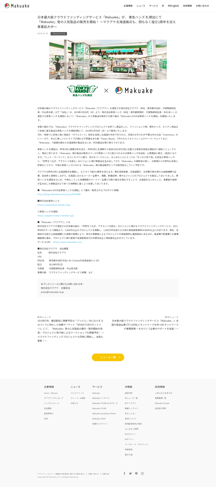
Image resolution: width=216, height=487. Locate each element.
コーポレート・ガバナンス (136, 444)
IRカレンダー (130, 413)
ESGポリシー (130, 434)
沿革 (46, 418)
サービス (153, 5)
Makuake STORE (99, 408)
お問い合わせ (202, 5)
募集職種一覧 (160, 398)
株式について (130, 418)
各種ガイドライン (100, 423)
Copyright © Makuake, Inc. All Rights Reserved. (58, 477)
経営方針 (129, 393)
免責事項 (129, 449)
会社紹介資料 (160, 408)
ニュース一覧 (108, 357)
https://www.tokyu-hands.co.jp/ (54, 204)
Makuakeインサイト (101, 398)
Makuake (96, 393)
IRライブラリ (130, 403)
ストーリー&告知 (78, 398)
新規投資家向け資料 (133, 423)
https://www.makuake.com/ (67, 241)
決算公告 (105, 474)
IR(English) (173, 5)
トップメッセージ (51, 403)
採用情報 (187, 5)
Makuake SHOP (99, 418)
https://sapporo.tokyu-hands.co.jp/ (55, 215)
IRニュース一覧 (131, 398)
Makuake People (162, 403)
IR (163, 5)
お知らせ (74, 403)
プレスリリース (59, 33)
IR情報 (128, 387)
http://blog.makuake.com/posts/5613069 (59, 194)
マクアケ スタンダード (53, 398)
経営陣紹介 (48, 413)
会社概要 (48, 408)
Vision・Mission (51, 393)
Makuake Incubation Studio (104, 413)
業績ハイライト (131, 408)
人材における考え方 (163, 393)
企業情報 (128, 5)
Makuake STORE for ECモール (105, 403)
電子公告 (129, 454)
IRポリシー (129, 439)
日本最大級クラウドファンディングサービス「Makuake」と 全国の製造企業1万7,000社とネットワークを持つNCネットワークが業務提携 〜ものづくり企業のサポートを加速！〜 (145, 323)
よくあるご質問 (131, 428)
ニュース (141, 5)
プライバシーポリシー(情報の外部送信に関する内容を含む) (61, 474)
